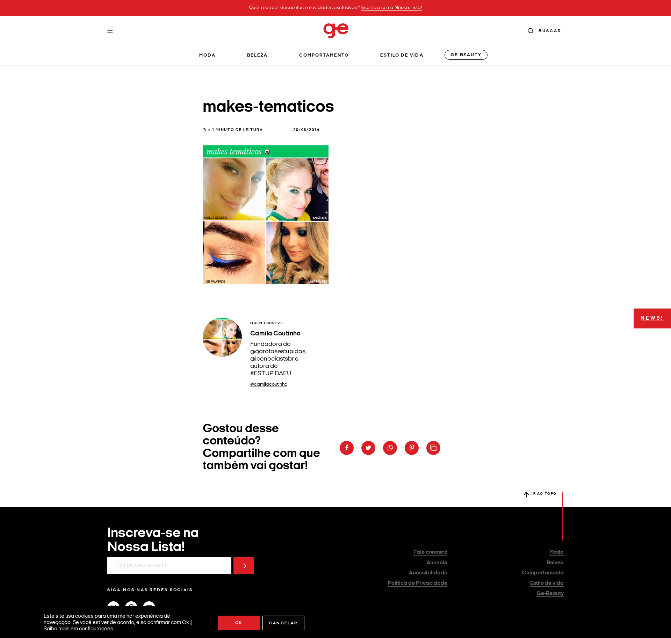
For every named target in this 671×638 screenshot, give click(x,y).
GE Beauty (465, 55)
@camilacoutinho (268, 384)
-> (243, 565)
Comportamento (324, 55)
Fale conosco (430, 552)
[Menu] (110, 31)
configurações (96, 629)
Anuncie (436, 563)
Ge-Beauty (550, 593)
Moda (207, 55)
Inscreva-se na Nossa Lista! (391, 7)
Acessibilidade (428, 573)
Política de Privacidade (417, 583)
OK (239, 623)
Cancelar (283, 623)
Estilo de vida (402, 55)
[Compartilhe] (433, 448)
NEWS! (652, 318)
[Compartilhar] (347, 448)
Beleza (257, 55)
